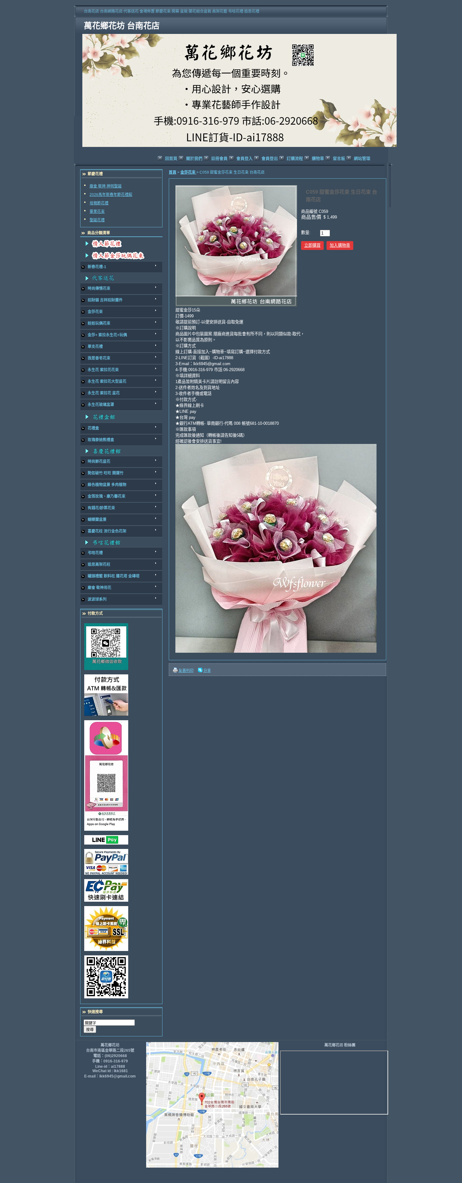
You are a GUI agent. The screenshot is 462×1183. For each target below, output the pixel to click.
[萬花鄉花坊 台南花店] (240, 147)
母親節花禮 (99, 203)
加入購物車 (340, 245)
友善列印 (186, 670)
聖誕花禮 (97, 220)
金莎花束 (188, 172)
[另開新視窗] (119, 647)
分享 (207, 670)
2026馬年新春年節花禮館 (111, 194)
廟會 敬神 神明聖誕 (106, 186)
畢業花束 (97, 211)
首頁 (172, 172)
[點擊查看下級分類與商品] (121, 243)
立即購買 (312, 245)
